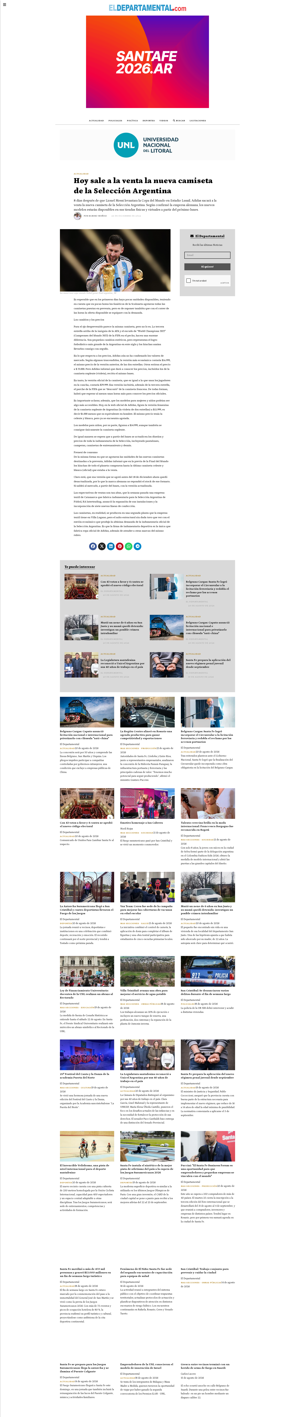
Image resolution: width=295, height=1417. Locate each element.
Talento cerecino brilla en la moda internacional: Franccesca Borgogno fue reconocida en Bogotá (207, 826)
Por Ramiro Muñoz (95, 216)
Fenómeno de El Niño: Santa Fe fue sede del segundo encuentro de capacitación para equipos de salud (146, 1273)
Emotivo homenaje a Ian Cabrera (141, 822)
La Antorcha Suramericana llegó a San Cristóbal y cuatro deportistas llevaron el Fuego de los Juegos (86, 910)
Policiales (115, 121)
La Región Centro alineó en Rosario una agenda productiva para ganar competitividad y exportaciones (146, 735)
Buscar (180, 121)
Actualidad (96, 121)
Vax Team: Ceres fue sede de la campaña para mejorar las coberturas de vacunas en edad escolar (146, 910)
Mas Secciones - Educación (77, 1008)
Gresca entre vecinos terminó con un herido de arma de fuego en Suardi (205, 1366)
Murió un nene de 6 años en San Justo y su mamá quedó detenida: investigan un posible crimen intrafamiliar (122, 628)
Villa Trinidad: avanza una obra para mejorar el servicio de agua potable (144, 992)
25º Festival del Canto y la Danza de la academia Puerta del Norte (84, 1076)
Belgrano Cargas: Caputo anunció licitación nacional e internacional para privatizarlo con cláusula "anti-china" (208, 628)
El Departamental (209, 236)
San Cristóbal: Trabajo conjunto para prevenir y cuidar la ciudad (205, 1271)
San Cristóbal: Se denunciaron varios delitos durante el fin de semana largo (206, 992)
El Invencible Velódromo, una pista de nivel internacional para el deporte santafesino (84, 1169)
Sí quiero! (207, 266)
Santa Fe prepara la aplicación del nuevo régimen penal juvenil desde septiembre (208, 664)
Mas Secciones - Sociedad (136, 833)
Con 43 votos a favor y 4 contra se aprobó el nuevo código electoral (122, 583)
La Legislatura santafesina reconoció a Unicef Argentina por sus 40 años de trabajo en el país (122, 664)
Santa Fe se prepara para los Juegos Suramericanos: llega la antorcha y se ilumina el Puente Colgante (84, 1368)
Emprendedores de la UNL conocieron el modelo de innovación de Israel (146, 1366)
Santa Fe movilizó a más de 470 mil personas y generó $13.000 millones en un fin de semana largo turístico (85, 1273)
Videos (163, 121)
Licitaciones (198, 121)
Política (132, 121)
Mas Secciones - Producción (138, 748)
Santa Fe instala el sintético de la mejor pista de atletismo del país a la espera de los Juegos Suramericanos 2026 (146, 1169)
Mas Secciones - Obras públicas (140, 1004)
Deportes (149, 121)
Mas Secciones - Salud (134, 923)
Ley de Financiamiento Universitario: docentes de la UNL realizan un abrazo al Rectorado (86, 994)
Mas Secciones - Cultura (75, 1088)
